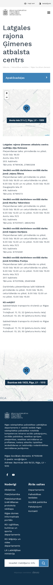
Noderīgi (10, 484)
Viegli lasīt (31, 3)
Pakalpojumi (35, 506)
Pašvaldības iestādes (20, 67)
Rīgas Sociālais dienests (40, 67)
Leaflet (47, 135)
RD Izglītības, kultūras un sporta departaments (12, 529)
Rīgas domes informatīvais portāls (12, 516)
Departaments (36, 490)
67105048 (37, 456)
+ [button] (7, 93)
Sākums (6, 67)
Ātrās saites (36, 484)
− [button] (7, 97)
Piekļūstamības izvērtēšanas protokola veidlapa (13, 503)
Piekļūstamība (12, 494)
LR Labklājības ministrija (12, 552)
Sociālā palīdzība (37, 502)
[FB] (7, 474)
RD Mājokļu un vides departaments (13, 542)
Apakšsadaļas (15, 77)
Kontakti (33, 511)
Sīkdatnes (10, 490)
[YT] (13, 474)
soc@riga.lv (20, 459)
